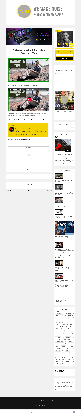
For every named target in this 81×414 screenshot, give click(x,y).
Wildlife (57, 320)
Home (29, 190)
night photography (59, 341)
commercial (60, 326)
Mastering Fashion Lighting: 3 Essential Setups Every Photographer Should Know (64, 238)
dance (61, 328)
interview (58, 337)
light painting (58, 339)
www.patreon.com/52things (38, 128)
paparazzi (71, 341)
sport (57, 352)
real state (58, 350)
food (60, 333)
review (67, 350)
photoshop (71, 343)
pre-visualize (58, 348)
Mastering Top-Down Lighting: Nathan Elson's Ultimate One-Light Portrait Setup (64, 193)
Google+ (53, 400)
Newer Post (8, 190)
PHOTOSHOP (44, 405)
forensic (68, 333)
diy (68, 328)
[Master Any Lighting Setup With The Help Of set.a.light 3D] (29, 36)
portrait (63, 346)
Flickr (57, 315)
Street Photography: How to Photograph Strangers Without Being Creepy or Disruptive (64, 251)
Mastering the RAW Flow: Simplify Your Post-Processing (63, 205)
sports (67, 352)
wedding (67, 361)
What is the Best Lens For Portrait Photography (63, 301)
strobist (63, 357)
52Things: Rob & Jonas (26, 139)
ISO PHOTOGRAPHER (69, 315)
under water (68, 359)
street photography (69, 354)
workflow (58, 363)
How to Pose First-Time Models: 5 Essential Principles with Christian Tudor (63, 269)
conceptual (70, 326)
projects (67, 348)
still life (57, 354)
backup (70, 322)
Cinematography (59, 313)
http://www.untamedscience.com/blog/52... (17, 135)
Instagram (36, 400)
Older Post (49, 190)
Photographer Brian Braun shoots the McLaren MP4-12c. (64, 256)
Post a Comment (11, 186)
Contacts (50, 405)
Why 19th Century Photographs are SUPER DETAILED (64, 281)
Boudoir (57, 311)
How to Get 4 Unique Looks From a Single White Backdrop (63, 217)
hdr (56, 335)
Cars (67, 311)
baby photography (61, 322)
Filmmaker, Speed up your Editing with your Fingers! (31, 119)
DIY (39, 405)
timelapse (58, 359)
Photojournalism (64, 317)
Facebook (44, 400)
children (71, 324)
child (64, 324)
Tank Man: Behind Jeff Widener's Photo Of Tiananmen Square (63, 181)
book (57, 324)
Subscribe (64, 58)
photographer (60, 343)
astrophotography (69, 320)
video (57, 361)
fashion (71, 330)
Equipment (35, 405)
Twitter (28, 400)
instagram (67, 335)
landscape (68, 337)
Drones (69, 313)
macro (69, 339)
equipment (58, 330)
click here (67, 115)
